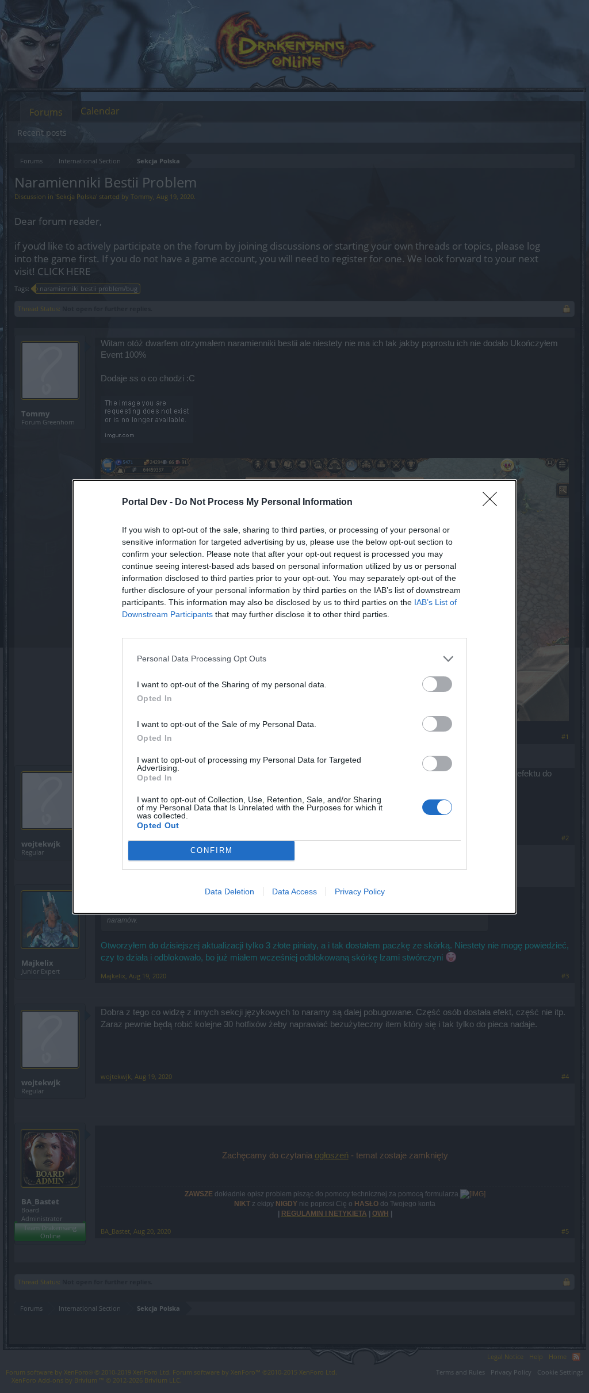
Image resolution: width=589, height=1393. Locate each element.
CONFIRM (211, 850)
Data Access (294, 891)
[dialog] (294, 696)
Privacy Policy (360, 891)
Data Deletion (229, 891)
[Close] (493, 503)
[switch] (437, 684)
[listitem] (294, 659)
